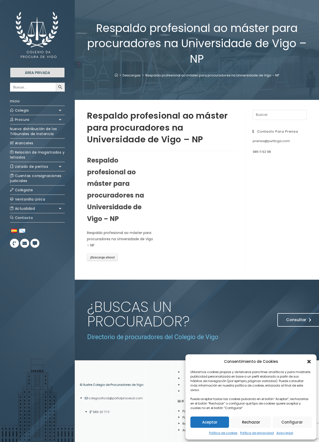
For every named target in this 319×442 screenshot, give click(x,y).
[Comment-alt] (34, 243)
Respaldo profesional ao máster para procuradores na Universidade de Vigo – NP (212, 75)
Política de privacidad (257, 433)
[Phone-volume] (14, 243)
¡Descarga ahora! (102, 257)
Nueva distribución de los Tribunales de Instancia (33, 131)
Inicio (15, 101)
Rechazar (251, 422)
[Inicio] (116, 75)
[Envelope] (24, 243)
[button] (309, 361)
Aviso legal (284, 433)
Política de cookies (223, 433)
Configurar (292, 422)
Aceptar (210, 422)
